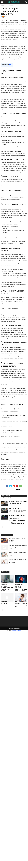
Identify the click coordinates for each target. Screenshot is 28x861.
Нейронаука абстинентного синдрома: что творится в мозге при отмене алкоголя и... (7, 587)
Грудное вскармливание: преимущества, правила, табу (21, 605)
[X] (4, 16)
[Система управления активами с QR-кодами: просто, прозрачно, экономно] (4, 503)
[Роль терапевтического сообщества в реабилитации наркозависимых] (4, 547)
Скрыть (10, 64)
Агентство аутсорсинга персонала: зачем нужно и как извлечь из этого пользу (17, 510)
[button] (26, 2)
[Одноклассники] (3, 16)
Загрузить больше (14, 567)
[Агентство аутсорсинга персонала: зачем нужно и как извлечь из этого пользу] (4, 510)
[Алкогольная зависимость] (7, 597)
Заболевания (3, 582)
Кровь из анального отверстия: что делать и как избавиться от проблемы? (17, 561)
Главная (2, 5)
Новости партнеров (3, 505)
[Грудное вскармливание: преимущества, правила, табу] (21, 597)
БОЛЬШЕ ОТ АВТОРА (7, 497)
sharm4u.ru (13, 630)
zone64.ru (19, 630)
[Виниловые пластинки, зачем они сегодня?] (4, 540)
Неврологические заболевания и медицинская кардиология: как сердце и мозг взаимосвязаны (21, 587)
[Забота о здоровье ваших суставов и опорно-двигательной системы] (4, 554)
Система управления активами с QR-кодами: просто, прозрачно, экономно (18, 503)
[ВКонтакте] (1, 16)
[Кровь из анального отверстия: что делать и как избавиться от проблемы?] (4, 561)
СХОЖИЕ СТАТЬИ (6, 495)
